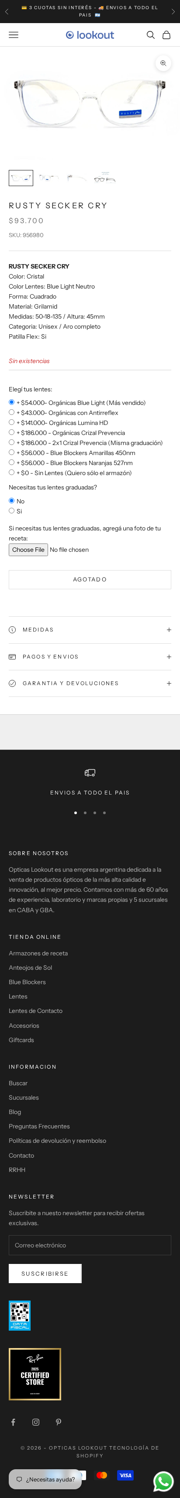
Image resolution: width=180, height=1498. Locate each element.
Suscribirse (45, 1273)
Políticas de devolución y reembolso (57, 1141)
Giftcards (21, 1040)
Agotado (90, 579)
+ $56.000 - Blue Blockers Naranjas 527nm (75, 463)
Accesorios (24, 1025)
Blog (15, 1112)
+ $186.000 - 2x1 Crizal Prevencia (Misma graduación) (90, 443)
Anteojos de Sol (30, 967)
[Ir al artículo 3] (77, 178)
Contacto (21, 1155)
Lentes (18, 996)
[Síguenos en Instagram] (35, 1422)
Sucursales (24, 1097)
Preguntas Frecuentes (39, 1126)
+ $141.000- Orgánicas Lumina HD (62, 423)
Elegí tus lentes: (30, 389)
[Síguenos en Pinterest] (58, 1422)
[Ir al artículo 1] (21, 178)
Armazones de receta (38, 953)
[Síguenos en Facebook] (13, 1422)
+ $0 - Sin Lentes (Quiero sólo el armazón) (74, 473)
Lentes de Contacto (35, 1011)
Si (19, 511)
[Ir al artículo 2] (49, 178)
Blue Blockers (27, 982)
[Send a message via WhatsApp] (164, 1482)
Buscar (18, 1083)
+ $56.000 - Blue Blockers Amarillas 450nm (76, 453)
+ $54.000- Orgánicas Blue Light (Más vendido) (81, 403)
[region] (90, 782)
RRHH (17, 1170)
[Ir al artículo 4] (105, 178)
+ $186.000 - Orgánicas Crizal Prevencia (71, 433)
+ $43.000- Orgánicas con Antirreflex (67, 413)
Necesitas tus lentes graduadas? (53, 487)
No (20, 501)
